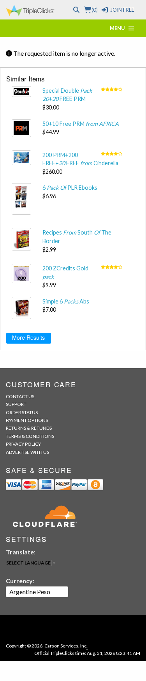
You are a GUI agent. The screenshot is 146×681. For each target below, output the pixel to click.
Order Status (22, 412)
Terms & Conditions (30, 436)
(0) (94, 10)
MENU (119, 28)
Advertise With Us (27, 452)
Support (16, 404)
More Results (28, 337)
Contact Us (20, 396)
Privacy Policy (23, 444)
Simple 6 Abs (65, 301)
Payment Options (27, 420)
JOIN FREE (122, 10)
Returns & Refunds (29, 428)
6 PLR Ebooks (69, 187)
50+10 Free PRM (80, 123)
